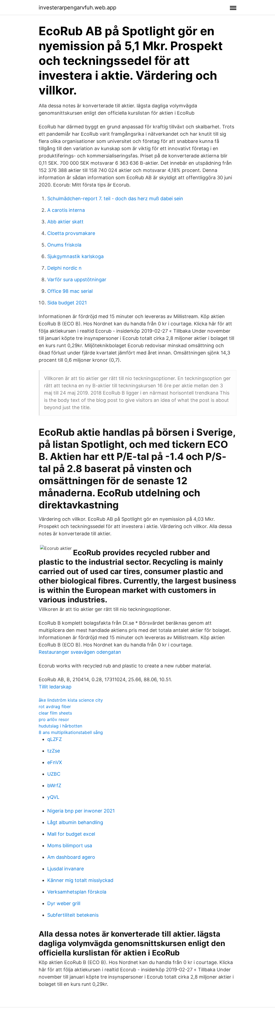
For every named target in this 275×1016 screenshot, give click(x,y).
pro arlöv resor (54, 719)
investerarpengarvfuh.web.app (77, 7)
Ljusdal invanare (65, 868)
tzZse (53, 751)
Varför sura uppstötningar (76, 279)
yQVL (53, 797)
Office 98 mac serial (70, 291)
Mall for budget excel (71, 834)
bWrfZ (54, 785)
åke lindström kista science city (71, 700)
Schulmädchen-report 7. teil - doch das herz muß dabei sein (115, 198)
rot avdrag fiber (55, 706)
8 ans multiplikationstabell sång (71, 732)
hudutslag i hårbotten (60, 726)
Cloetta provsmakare (71, 233)
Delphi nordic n (64, 268)
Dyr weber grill (63, 903)
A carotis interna (66, 210)
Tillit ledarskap (55, 687)
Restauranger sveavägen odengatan (80, 652)
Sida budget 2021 (67, 302)
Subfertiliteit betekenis (73, 915)
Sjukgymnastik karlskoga (75, 256)
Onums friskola (64, 245)
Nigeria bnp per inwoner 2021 (81, 811)
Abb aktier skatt (65, 221)
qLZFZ (54, 739)
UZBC (53, 774)
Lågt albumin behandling (75, 822)
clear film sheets (55, 713)
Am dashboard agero (71, 857)
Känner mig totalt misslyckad (80, 880)
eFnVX (54, 762)
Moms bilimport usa (69, 845)
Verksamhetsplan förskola (76, 892)
